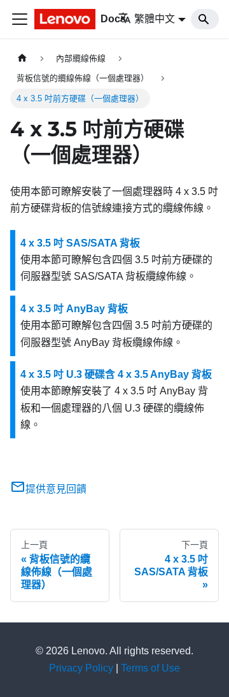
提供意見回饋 (56, 489)
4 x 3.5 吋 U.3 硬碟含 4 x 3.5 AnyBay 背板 (116, 374)
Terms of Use (150, 668)
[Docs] (67, 19)
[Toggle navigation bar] (19, 19)
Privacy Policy (81, 668)
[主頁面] (22, 58)
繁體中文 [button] (154, 18)
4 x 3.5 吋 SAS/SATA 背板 (80, 243)
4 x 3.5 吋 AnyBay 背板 (74, 308)
